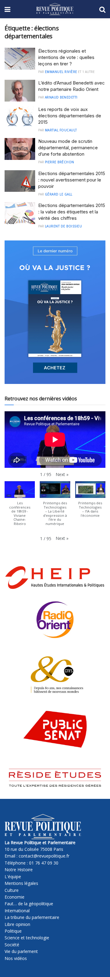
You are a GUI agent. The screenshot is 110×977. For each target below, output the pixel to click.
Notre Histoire (19, 869)
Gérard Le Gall (58, 194)
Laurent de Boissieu (63, 226)
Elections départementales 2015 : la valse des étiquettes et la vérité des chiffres (71, 211)
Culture (12, 890)
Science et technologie (27, 938)
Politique (13, 931)
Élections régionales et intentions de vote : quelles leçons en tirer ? (66, 57)
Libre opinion (17, 924)
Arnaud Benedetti (61, 97)
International (17, 910)
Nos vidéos (16, 958)
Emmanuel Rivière (61, 72)
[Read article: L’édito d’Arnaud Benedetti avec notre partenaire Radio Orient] (20, 91)
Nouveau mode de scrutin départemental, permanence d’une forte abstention (68, 147)
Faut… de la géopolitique (29, 903)
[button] (62, 474)
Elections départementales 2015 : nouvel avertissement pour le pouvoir (71, 180)
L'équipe (13, 876)
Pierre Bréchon (59, 162)
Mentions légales (21, 883)
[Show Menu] (7, 9)
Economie (14, 897)
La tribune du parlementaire (32, 917)
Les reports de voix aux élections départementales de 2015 (69, 115)
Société (12, 945)
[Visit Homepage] (54, 9)
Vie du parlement (21, 951)
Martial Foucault (61, 130)
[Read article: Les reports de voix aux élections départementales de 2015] (20, 117)
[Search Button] (102, 9)
